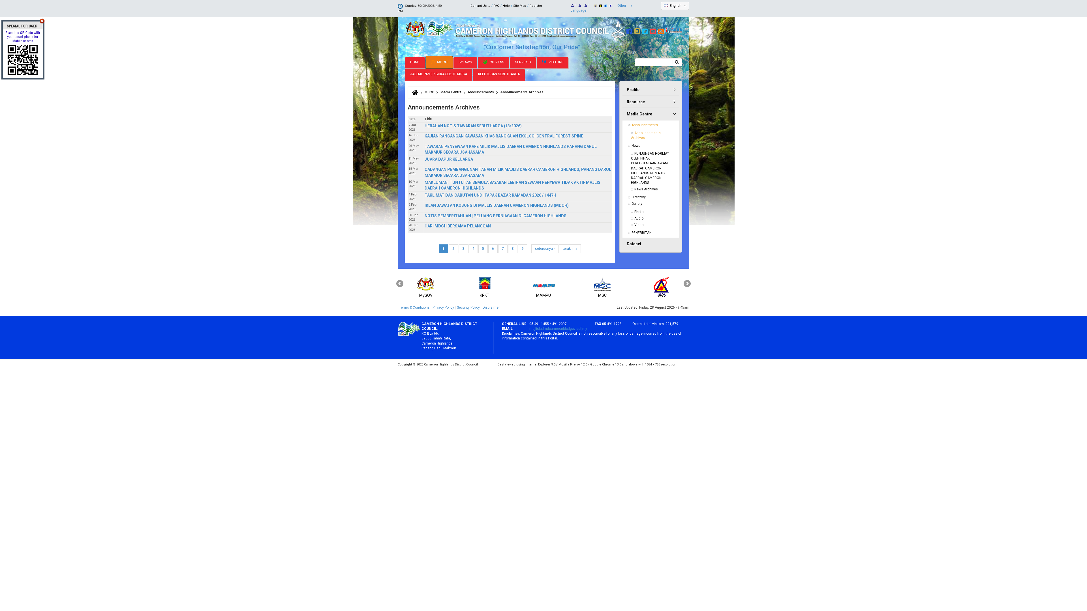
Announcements (481, 92)
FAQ (496, 6)
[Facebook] (630, 31)
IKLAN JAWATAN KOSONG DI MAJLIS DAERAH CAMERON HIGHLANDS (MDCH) (497, 205)
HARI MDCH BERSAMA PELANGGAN (458, 226)
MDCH (442, 62)
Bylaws (465, 62)
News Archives (646, 189)
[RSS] (661, 31)
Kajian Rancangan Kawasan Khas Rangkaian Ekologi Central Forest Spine (504, 136)
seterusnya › (545, 249)
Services (523, 62)
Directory (639, 197)
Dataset (634, 244)
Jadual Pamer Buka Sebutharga (438, 74)
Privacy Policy (443, 307)
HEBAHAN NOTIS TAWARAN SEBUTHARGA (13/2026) (473, 126)
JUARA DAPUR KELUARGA (449, 159)
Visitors (555, 62)
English (675, 6)
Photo (638, 212)
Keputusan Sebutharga (499, 74)
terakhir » (570, 249)
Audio (638, 218)
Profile (633, 89)
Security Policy (468, 307)
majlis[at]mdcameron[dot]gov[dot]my (558, 329)
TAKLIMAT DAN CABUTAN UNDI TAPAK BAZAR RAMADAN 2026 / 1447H (490, 195)
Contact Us (478, 6)
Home (415, 62)
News (636, 146)
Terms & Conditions (414, 307)
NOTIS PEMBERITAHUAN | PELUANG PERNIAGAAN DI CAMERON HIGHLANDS (495, 216)
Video (638, 225)
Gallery (637, 204)
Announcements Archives (646, 135)
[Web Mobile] (637, 31)
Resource (636, 102)
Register (536, 6)
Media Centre (450, 92)
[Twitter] (645, 31)
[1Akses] (674, 31)
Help (506, 6)
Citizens (496, 62)
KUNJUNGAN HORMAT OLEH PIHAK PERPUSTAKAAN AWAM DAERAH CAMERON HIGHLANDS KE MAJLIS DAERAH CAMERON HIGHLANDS (650, 168)
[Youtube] (653, 31)
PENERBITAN (642, 233)
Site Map (519, 6)
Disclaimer (491, 307)
